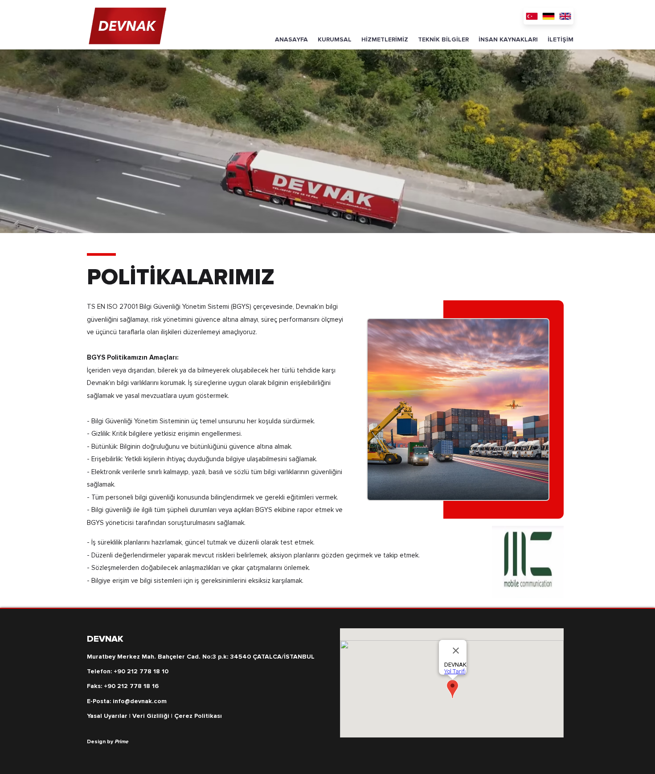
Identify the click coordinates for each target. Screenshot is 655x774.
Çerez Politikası (198, 716)
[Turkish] (532, 16)
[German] (548, 16)
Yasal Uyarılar (107, 716)
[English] (565, 16)
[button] (334, 39)
